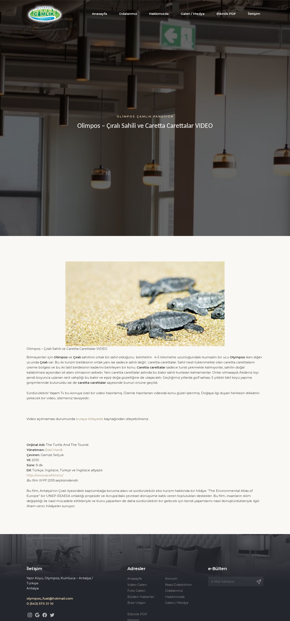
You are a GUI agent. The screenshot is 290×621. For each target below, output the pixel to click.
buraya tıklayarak (89, 419)
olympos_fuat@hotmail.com (50, 598)
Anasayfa (99, 14)
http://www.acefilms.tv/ (45, 475)
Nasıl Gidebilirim (178, 585)
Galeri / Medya (192, 14)
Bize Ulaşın (136, 603)
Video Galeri (137, 585)
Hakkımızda (159, 14)
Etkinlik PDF (226, 14)
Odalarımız (128, 14)
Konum (171, 578)
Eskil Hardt (54, 450)
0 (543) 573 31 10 (40, 603)
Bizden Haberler (140, 597)
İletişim (254, 14)
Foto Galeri (136, 591)
